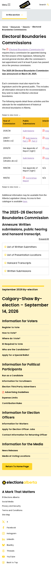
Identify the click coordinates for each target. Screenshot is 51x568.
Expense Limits (10, 397)
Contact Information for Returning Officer (24, 434)
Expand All (44, 239)
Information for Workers (15, 423)
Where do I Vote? (11, 338)
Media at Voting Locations (16, 456)
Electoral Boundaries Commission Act (26, 49)
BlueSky (10, 545)
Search (42, 4)
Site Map (6, 514)
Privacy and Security (11, 506)
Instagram (11, 533)
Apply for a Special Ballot (15, 355)
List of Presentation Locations (24, 255)
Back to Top (12, 562)
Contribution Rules (12, 403)
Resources (15, 26)
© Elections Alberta (10, 497)
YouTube (11, 556)
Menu (4, 4)
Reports (26, 26)
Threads (10, 551)
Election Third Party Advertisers (19, 386)
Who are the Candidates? (16, 349)
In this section (13, 14)
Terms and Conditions (12, 510)
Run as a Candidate (12, 375)
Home (5, 26)
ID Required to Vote (12, 343)
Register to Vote (10, 327)
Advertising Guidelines (17, 392)
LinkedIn (10, 539)
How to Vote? (9, 332)
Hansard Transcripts (19, 263)
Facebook (11, 527)
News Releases (10, 450)
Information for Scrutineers (17, 381)
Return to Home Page (17, 466)
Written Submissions (19, 271)
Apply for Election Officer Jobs (18, 429)
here (25, 201)
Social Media (7, 501)
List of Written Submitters (22, 247)
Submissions (28, 130)
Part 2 (34, 141)
